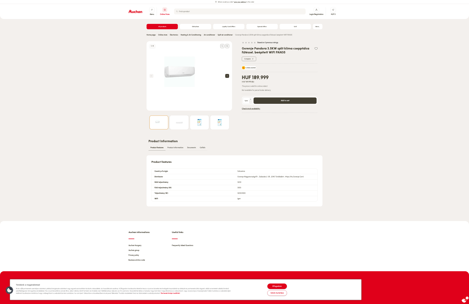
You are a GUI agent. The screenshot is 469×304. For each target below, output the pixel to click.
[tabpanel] (234, 180)
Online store (162, 35)
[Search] (177, 11)
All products (162, 26)
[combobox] (240, 11)
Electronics (174, 35)
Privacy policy (133, 255)
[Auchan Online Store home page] (135, 11)
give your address (240, 2)
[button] (9, 290)
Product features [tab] (157, 148)
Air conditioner (209, 35)
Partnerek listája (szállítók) (170, 293)
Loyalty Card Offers (228, 26)
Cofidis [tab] (202, 148)
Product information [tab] (175, 148)
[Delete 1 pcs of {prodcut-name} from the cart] (250, 102)
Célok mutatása (277, 293)
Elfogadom (277, 286)
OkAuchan (195, 26)
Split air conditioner (225, 35)
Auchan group (133, 250)
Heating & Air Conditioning (191, 35)
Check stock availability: (251, 109)
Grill (295, 26)
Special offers (262, 26)
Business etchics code (136, 260)
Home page (151, 35)
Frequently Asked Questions (182, 245)
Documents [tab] (191, 148)
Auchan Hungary (134, 245)
